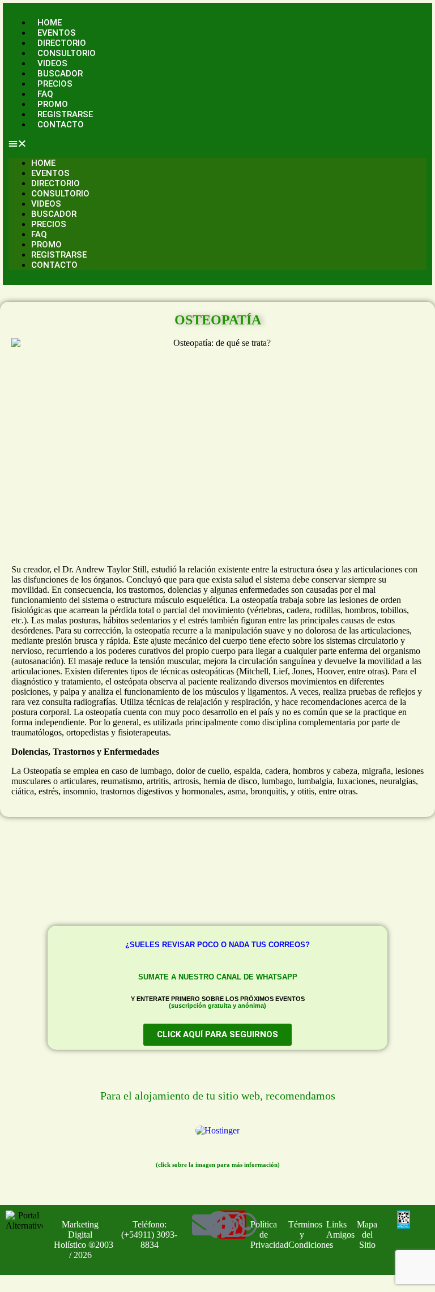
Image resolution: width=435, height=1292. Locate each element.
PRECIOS (54, 84)
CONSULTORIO (66, 53)
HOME (49, 23)
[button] (217, 144)
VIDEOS (52, 63)
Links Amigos (340, 1229)
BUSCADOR (60, 74)
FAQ (45, 94)
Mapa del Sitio (367, 1235)
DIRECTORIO (61, 43)
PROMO (52, 104)
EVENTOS (56, 33)
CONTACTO (60, 124)
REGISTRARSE (65, 114)
